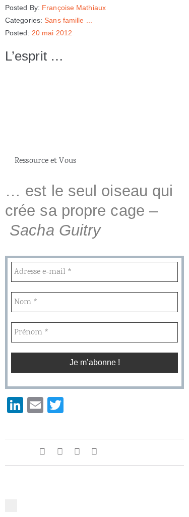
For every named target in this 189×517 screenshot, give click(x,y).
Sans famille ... (68, 20)
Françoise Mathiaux (74, 8)
